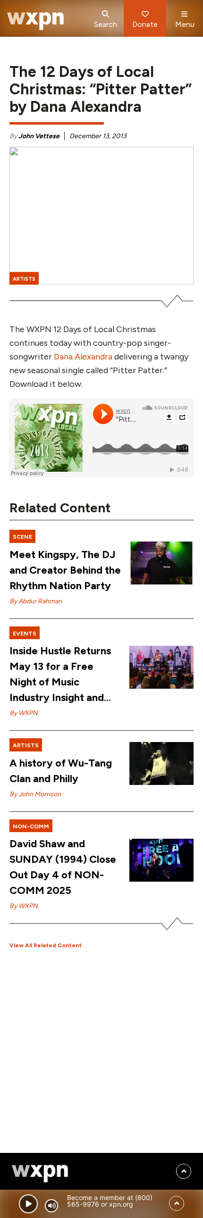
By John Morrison (35, 794)
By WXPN (23, 713)
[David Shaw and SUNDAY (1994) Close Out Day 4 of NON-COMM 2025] (161, 860)
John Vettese (38, 136)
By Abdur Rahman (35, 601)
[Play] (28, 1203)
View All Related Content (45, 945)
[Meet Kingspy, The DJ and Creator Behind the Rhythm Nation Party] (161, 563)
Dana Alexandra (83, 356)
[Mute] (51, 1205)
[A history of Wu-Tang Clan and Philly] (161, 763)
